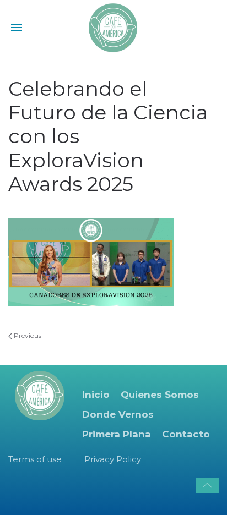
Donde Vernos (118, 414)
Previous (26, 335)
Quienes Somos (160, 394)
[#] (207, 485)
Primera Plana (116, 434)
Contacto (186, 434)
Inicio (96, 394)
